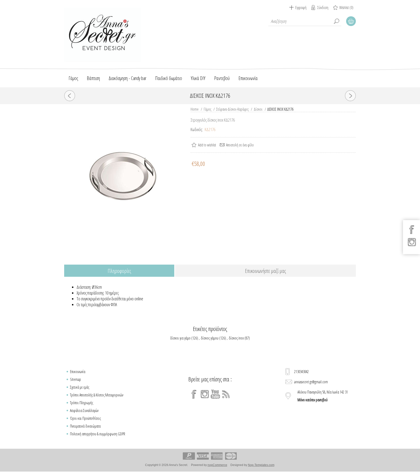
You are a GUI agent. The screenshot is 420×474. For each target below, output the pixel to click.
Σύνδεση (322, 7)
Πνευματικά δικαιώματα (85, 426)
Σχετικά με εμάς (79, 387)
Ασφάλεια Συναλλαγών (84, 410)
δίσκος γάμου (210, 338)
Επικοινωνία (77, 371)
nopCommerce (217, 465)
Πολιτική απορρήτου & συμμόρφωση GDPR (97, 434)
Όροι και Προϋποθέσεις (85, 418)
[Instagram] (205, 394)
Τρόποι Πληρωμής (81, 402)
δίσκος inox (236, 338)
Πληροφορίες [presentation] (119, 270)
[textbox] (304, 21)
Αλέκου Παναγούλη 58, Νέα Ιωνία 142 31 (323, 395)
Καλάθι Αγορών (351, 21)
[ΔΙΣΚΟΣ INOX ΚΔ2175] (69, 95)
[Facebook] (194, 394)
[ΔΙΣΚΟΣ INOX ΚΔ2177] (350, 95)
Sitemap (75, 379)
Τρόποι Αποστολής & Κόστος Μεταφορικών (96, 395)
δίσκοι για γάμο (180, 338)
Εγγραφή (300, 7)
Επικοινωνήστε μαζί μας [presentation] (265, 270)
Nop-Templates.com (261, 465)
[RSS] (226, 394)
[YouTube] (215, 394)
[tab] (119, 271)
